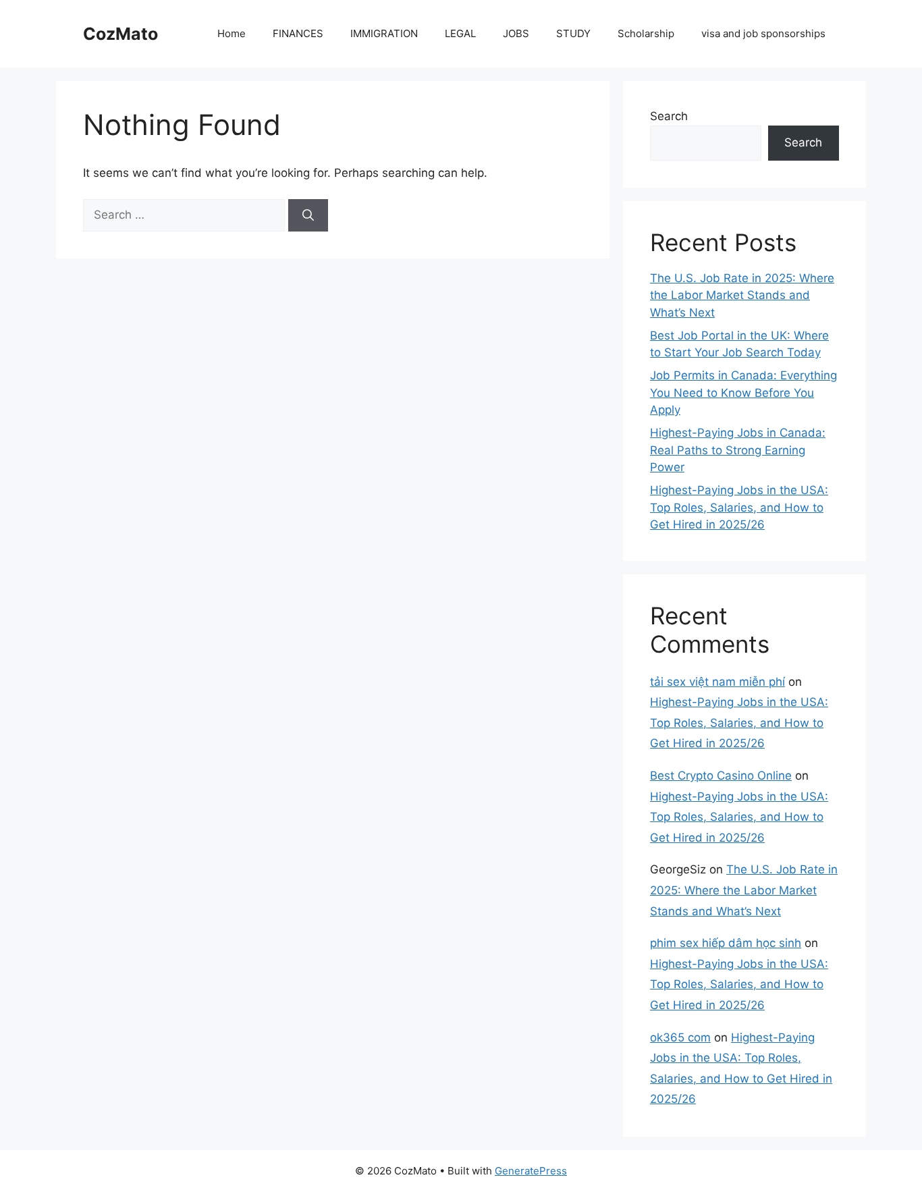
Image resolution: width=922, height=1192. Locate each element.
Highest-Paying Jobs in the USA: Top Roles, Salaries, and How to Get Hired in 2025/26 (739, 507)
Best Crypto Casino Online (721, 775)
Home (231, 33)
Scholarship (646, 33)
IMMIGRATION (384, 33)
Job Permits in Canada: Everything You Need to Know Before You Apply (743, 392)
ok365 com (680, 1037)
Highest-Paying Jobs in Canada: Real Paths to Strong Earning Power (737, 450)
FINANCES (298, 33)
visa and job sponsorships (763, 33)
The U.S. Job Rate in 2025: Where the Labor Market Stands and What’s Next (742, 295)
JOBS (516, 33)
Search (669, 116)
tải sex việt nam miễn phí (717, 681)
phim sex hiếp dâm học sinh (725, 943)
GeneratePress (531, 1170)
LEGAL (460, 33)
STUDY (573, 33)
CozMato (120, 34)
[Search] (308, 215)
